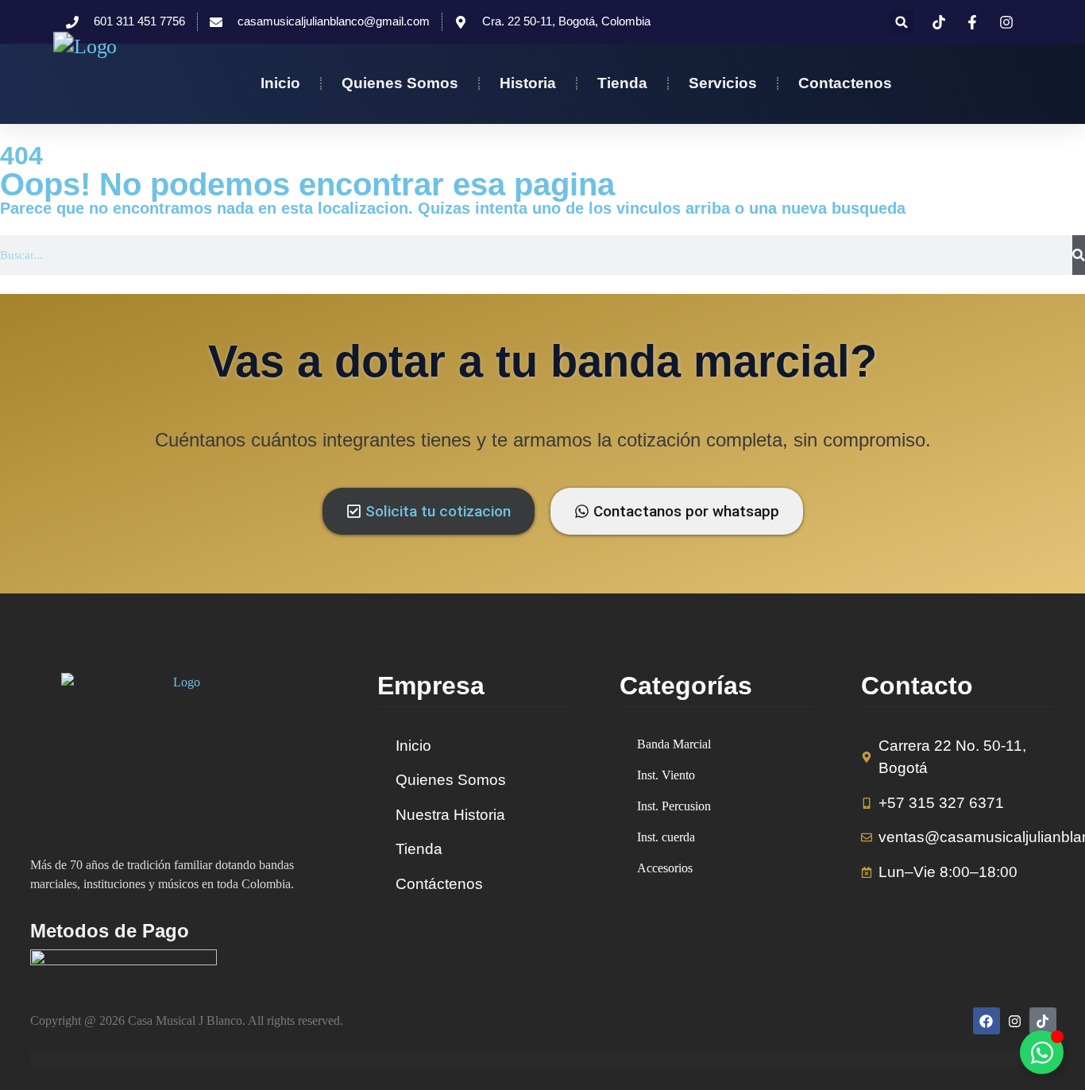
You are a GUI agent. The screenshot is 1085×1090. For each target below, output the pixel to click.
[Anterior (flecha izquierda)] (28, 545)
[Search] (1078, 255)
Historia (528, 83)
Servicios (723, 83)
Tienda (622, 83)
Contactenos (845, 83)
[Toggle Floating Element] (1042, 1052)
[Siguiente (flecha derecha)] (1057, 545)
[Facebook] (986, 1020)
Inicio (280, 83)
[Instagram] (1014, 1020)
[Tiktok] (1042, 1020)
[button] (902, 22)
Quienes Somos (400, 83)
